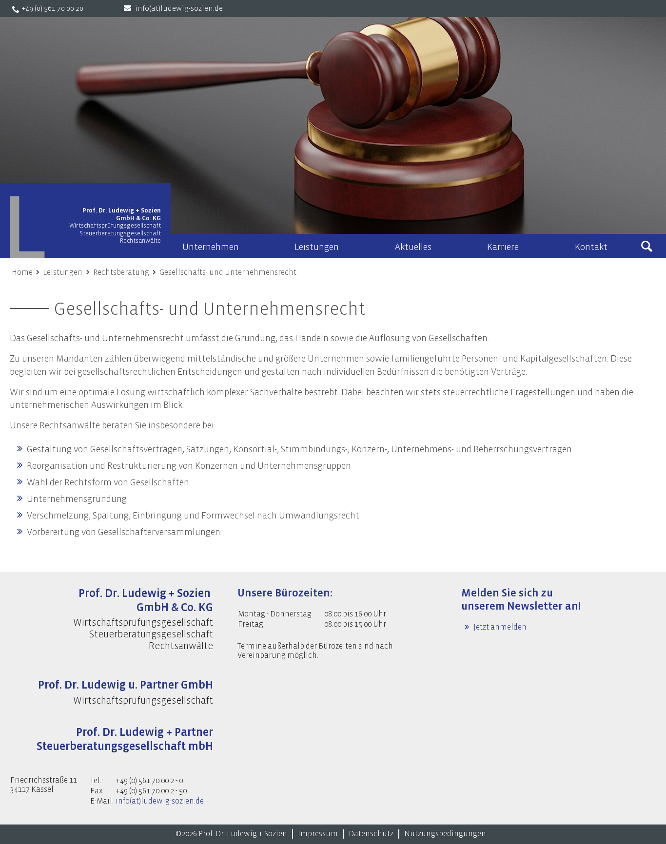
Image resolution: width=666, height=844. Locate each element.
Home (22, 272)
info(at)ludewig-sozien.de (179, 8)
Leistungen (62, 272)
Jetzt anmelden (499, 627)
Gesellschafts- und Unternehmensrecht (227, 272)
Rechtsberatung (121, 272)
